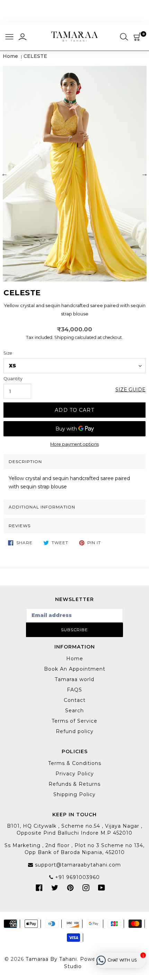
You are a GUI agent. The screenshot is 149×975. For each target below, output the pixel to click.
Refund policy (75, 731)
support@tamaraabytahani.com (77, 865)
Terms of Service (74, 721)
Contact (75, 700)
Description (25, 461)
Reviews (19, 525)
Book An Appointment (74, 669)
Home (10, 56)
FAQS (74, 690)
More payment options (74, 444)
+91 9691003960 (76, 877)
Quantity (13, 379)
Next (144, 173)
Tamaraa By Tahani (51, 959)
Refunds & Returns (74, 784)
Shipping (64, 337)
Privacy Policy (74, 774)
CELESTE (35, 56)
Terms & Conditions (74, 763)
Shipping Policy (74, 794)
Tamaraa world (74, 679)
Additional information (42, 507)
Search (74, 710)
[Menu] (9, 37)
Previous (4, 173)
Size (7, 353)
